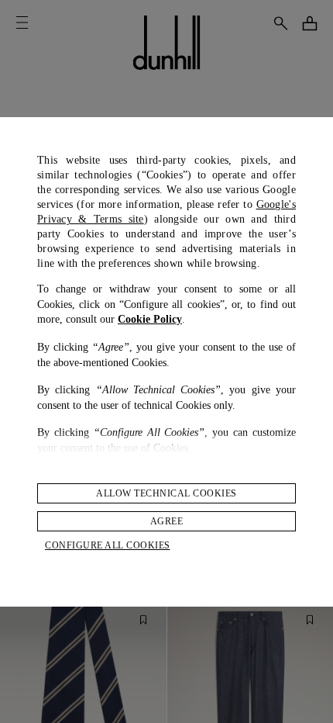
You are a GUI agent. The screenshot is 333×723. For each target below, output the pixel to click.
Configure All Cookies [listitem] (107, 545)
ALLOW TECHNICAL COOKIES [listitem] (166, 493)
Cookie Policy (150, 319)
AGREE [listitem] (167, 521)
